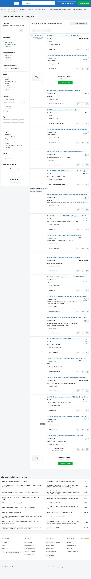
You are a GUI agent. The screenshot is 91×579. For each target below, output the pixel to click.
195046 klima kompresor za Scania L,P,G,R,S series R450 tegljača (69, 397)
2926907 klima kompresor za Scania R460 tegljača (63, 36)
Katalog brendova (29, 554)
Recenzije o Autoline (29, 551)
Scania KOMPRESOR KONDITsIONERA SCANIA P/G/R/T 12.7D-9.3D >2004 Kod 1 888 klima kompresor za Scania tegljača (21, 527)
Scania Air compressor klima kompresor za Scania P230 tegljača (20, 492)
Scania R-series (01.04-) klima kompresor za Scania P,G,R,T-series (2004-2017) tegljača (21, 522)
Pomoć (4, 545)
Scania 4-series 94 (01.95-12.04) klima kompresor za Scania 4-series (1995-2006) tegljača (21, 486)
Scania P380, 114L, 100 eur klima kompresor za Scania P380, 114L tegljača (21, 498)
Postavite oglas (65, 82)
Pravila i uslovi (28, 542)
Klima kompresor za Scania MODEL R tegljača (15, 481)
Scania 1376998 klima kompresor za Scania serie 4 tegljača (66, 377)
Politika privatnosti (29, 545)
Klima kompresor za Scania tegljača (12, 503)
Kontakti (4, 548)
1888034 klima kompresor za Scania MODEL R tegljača (65, 435)
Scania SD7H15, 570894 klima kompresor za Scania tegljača (67, 171)
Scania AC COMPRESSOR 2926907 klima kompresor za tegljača (68, 339)
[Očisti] (26, 28)
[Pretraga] (23, 3)
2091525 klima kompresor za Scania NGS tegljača (63, 90)
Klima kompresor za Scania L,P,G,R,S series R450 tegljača (18, 507)
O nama (4, 542)
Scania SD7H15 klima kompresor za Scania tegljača (64, 235)
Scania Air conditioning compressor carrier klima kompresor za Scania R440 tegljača (22, 517)
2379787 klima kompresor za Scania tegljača (62, 110)
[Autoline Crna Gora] (6, 3)
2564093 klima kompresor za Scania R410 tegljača (63, 257)
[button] (82, 49)
